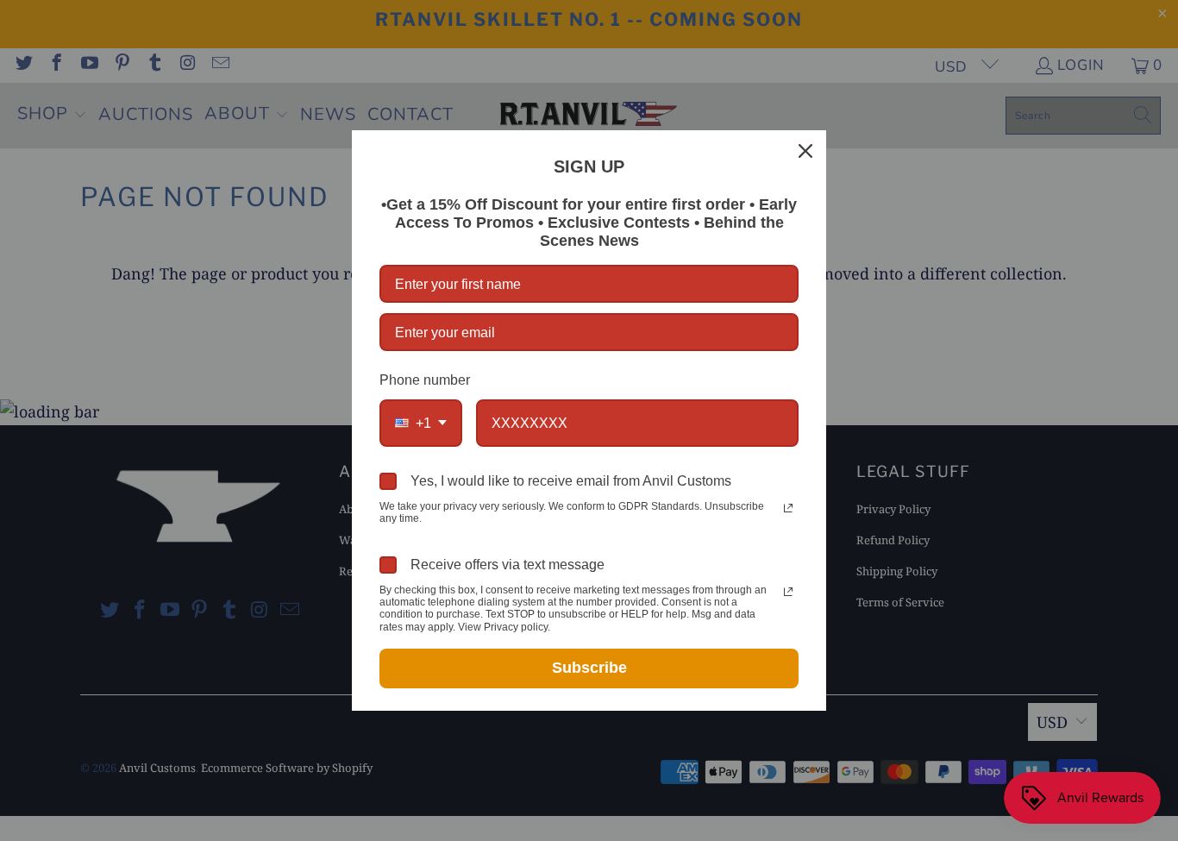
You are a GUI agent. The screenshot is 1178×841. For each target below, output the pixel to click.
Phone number (424, 380)
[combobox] (420, 423)
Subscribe (589, 667)
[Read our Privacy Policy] (788, 508)
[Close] (805, 151)
